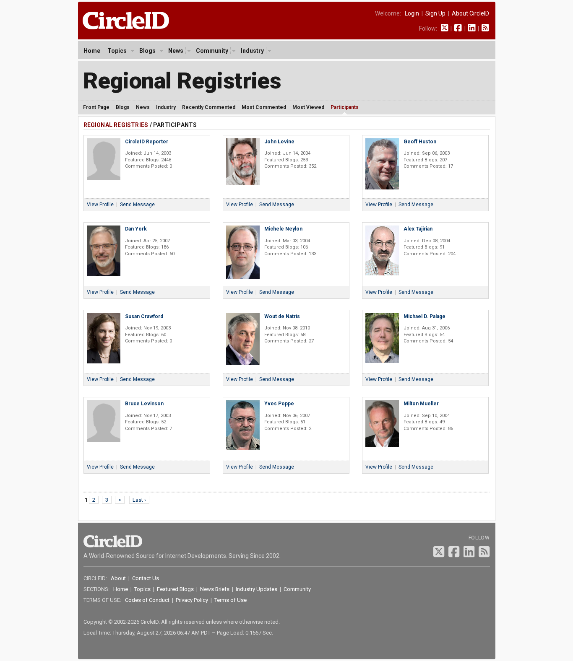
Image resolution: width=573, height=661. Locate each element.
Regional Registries (182, 80)
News (175, 50)
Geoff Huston (420, 142)
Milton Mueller (421, 404)
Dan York (136, 229)
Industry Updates (256, 589)
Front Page (96, 107)
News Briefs (214, 589)
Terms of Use (230, 600)
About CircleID (470, 13)
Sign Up (435, 13)
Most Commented (264, 107)
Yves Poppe (279, 404)
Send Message (137, 204)
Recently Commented (208, 107)
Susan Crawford (144, 316)
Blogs (147, 50)
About (118, 578)
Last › (139, 500)
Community (212, 50)
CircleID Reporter (146, 142)
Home (91, 50)
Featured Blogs (175, 589)
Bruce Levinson (144, 404)
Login (412, 13)
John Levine (279, 142)
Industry (252, 50)
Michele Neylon (283, 229)
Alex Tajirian (418, 229)
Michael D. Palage (424, 316)
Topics (117, 50)
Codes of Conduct (147, 600)
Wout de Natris (282, 316)
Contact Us (145, 578)
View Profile (100, 204)
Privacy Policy (192, 600)
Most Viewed (308, 107)
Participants (345, 107)
